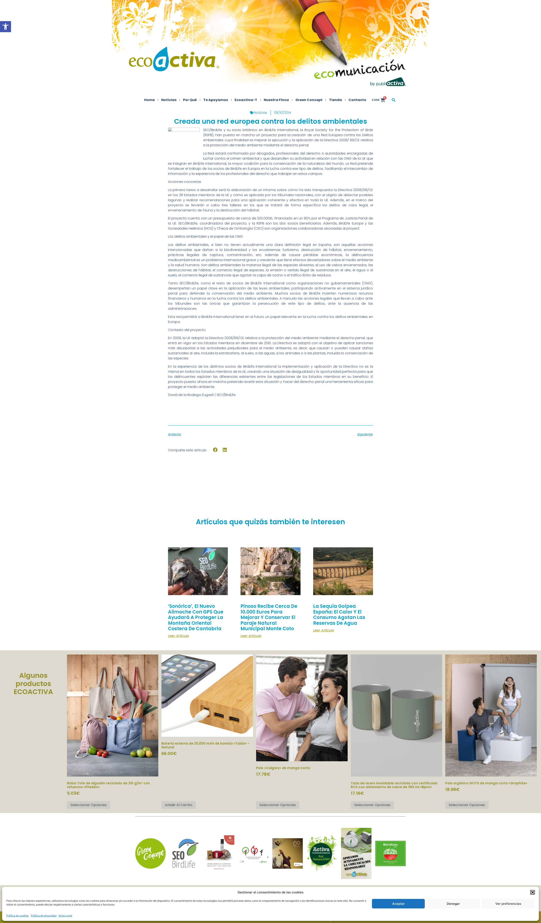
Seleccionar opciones (88, 804)
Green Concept (308, 99)
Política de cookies (17, 915)
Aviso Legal (65, 915)
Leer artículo (178, 636)
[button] (5, 26)
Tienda (335, 99)
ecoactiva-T (246, 99)
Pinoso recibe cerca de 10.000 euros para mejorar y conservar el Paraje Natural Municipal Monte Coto (268, 617)
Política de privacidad (43, 915)
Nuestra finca (276, 99)
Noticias (168, 99)
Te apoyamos (215, 99)
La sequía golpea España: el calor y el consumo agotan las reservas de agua (339, 614)
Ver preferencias (508, 904)
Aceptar (398, 904)
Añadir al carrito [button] (178, 804)
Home (149, 99)
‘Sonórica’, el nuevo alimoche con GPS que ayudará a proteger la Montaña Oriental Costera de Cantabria (195, 617)
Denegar (453, 904)
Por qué (190, 99)
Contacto (357, 99)
